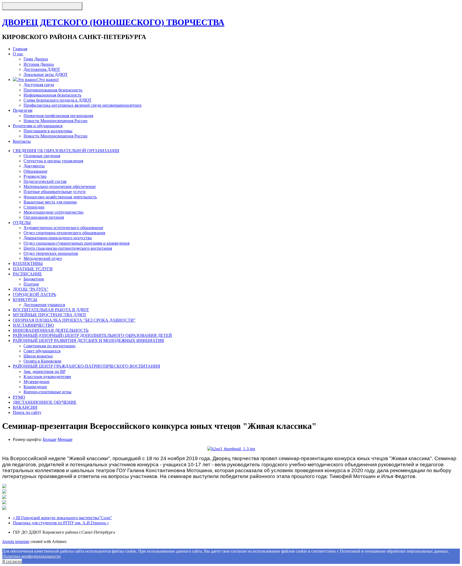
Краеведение (35, 386)
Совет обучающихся (42, 351)
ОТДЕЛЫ (22, 222)
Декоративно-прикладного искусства (58, 238)
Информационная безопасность (52, 95)
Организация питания (44, 217)
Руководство (35, 176)
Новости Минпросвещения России (55, 120)
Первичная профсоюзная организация (58, 115)
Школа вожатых (38, 356)
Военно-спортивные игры (47, 392)
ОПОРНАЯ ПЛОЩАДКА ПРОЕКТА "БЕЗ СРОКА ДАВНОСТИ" (74, 320)
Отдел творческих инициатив (51, 253)
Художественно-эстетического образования (63, 227)
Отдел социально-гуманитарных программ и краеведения (76, 243)
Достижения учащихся (44, 304)
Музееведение (36, 381)
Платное (31, 284)
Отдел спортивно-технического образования (64, 232)
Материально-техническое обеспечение (60, 186)
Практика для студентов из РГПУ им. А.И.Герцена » (61, 523)
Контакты (22, 141)
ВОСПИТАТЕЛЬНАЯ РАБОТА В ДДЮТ (51, 309)
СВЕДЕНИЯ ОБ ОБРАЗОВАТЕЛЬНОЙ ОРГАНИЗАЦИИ (66, 150)
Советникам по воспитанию (49, 346)
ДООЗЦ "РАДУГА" (30, 289)
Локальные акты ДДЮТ (46, 74)
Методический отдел (43, 258)
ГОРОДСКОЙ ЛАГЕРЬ (34, 294)
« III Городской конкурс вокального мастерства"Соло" (62, 517)
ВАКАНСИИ (25, 407)
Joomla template (15, 541)
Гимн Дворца (36, 59)
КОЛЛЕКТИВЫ (28, 263)
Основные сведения (42, 155)
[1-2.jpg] (4, 492)
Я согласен (12, 561)
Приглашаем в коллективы (48, 131)
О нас (18, 54)
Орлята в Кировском (42, 361)
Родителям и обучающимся (37, 126)
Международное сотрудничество (53, 212)
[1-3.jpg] (231, 448)
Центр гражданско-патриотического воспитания (68, 248)
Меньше (64, 439)
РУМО (19, 397)
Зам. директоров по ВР (45, 371)
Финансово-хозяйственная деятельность (60, 197)
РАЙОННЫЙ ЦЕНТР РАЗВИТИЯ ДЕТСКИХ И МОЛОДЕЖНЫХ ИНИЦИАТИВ (88, 340)
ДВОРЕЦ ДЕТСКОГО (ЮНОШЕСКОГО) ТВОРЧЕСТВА (113, 22)
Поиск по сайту (27, 412)
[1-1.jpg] (4, 486)
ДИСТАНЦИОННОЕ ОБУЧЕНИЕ (44, 402)
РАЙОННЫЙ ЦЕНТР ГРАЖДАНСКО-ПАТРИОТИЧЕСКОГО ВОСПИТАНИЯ (86, 366)
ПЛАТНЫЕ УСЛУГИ (33, 269)
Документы (34, 166)
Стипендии (34, 207)
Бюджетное (34, 279)
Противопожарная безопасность (53, 90)
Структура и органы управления (53, 161)
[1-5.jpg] (4, 508)
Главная (20, 49)
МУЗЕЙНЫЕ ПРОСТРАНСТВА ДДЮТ (49, 315)
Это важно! (48, 79)
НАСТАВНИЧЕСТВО (33, 325)
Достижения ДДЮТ (42, 69)
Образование (35, 171)
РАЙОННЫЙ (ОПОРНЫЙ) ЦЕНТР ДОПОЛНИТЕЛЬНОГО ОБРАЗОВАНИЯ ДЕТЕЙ (92, 335)
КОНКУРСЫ (25, 299)
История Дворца (39, 64)
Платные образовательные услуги (55, 191)
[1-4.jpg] (4, 502)
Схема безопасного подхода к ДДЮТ (57, 100)
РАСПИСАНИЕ (27, 274)
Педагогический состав (45, 181)
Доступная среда (39, 84)
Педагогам (22, 110)
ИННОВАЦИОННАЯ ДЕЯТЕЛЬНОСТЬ (50, 330)
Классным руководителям (47, 376)
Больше (49, 439)
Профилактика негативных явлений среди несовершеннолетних (83, 105)
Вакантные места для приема (50, 202)
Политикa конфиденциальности (31, 556)
